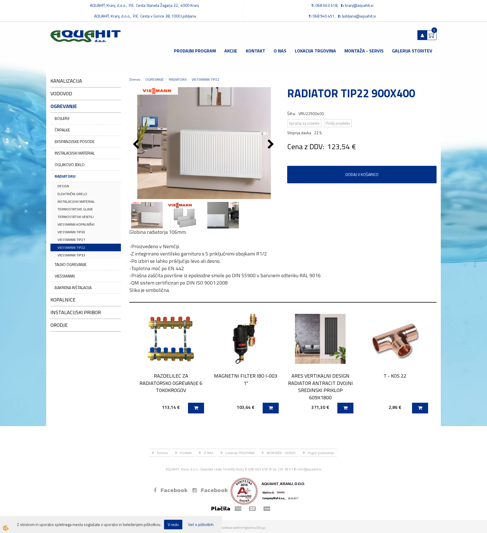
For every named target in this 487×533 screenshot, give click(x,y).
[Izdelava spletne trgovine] (259, 527)
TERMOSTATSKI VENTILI (75, 216)
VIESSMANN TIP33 (71, 255)
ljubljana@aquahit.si (359, 16)
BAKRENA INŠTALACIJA (73, 287)
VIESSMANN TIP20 (71, 232)
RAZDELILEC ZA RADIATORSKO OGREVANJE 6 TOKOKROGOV (171, 383)
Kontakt (255, 50)
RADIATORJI (65, 176)
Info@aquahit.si (309, 469)
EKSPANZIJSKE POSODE (74, 141)
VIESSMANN (65, 276)
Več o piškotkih (201, 524)
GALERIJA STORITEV (412, 50)
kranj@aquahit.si (359, 5)
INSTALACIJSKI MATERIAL (75, 153)
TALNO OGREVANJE (71, 264)
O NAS (280, 50)
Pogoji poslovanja (321, 452)
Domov (134, 79)
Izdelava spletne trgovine (238, 527)
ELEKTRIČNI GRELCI (72, 194)
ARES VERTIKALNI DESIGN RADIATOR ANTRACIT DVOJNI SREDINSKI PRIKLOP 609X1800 (320, 386)
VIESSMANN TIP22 (71, 247)
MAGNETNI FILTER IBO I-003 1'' (245, 379)
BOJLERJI (62, 118)
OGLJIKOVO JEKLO (70, 165)
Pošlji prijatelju (338, 123)
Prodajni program (195, 50)
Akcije (230, 50)
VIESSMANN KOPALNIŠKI (75, 224)
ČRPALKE (62, 130)
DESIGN (63, 186)
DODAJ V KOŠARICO (362, 174)
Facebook (174, 490)
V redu (173, 524)
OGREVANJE (154, 79)
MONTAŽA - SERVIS (364, 50)
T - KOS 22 (395, 376)
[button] (271, 145)
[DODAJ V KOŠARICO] (196, 408)
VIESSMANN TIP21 (71, 239)
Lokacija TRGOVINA (315, 50)
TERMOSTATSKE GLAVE (75, 209)
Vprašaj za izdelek (304, 123)
